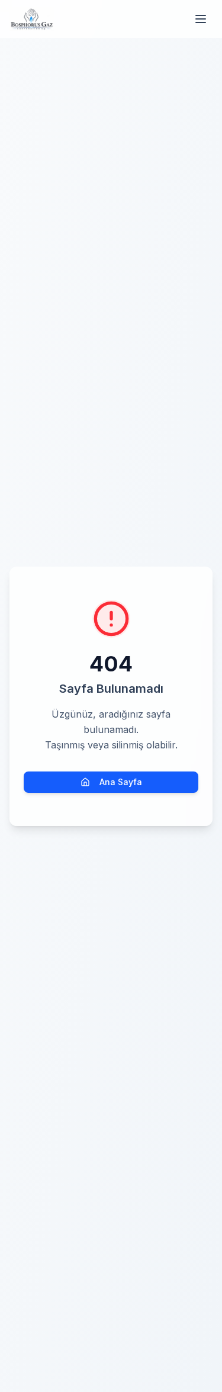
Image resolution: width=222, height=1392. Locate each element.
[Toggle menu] (201, 19)
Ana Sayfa (120, 782)
